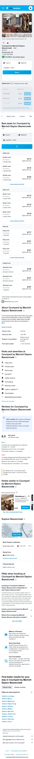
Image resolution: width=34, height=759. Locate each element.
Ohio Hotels (7, 754)
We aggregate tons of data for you (13, 739)
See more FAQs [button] (17, 621)
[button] (3, 8)
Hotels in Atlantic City (9, 714)
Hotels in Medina (7, 709)
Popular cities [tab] (7, 687)
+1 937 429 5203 (7, 54)
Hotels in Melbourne (8, 701)
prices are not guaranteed (13, 731)
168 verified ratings (18, 57)
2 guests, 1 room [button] (9, 68)
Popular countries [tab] (19, 687)
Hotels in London (7, 716)
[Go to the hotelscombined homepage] (13, 8)
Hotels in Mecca (7, 699)
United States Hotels (16, 751)
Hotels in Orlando (7, 706)
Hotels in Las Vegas (8, 696)
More (3, 323)
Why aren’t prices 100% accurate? (14, 743)
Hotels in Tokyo (7, 721)
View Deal (25, 507)
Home (7, 751)
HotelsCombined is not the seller (13, 736)
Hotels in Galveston (8, 719)
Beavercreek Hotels (21, 754)
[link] (13, 512)
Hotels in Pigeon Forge (9, 704)
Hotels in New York (8, 711)
